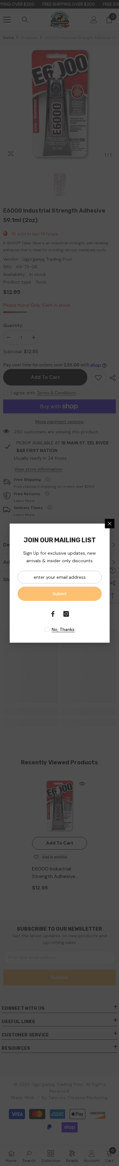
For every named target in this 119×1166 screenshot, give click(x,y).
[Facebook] (53, 614)
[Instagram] (66, 614)
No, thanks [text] (63, 629)
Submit (60, 593)
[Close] (109, 523)
